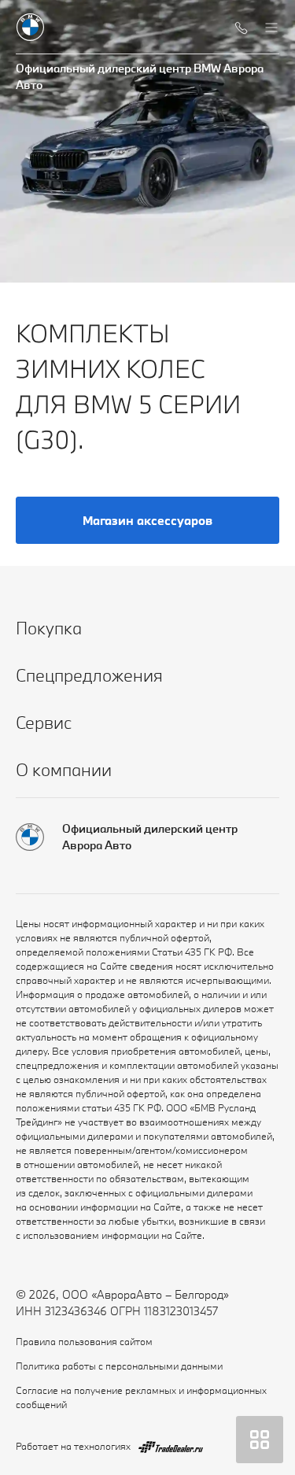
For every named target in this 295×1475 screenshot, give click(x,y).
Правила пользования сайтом (84, 1341)
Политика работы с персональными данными (119, 1365)
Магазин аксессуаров (147, 520)
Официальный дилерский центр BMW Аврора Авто (140, 76)
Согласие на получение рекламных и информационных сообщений (141, 1397)
